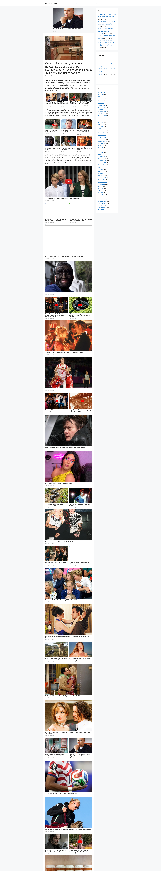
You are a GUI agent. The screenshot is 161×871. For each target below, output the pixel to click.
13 (106, 69)
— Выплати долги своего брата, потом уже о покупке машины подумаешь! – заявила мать (106, 23)
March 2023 (101, 171)
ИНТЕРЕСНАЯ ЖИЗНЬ (77, 3)
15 (111, 69)
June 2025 (100, 122)
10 (99, 69)
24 (99, 74)
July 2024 (100, 145)
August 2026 (101, 92)
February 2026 (102, 105)
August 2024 (101, 143)
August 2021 (101, 209)
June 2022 (100, 188)
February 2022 (101, 197)
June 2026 (101, 96)
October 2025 (101, 113)
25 (101, 74)
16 (114, 69)
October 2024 (101, 139)
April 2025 (100, 126)
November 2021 (102, 203)
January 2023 (101, 175)
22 (111, 71)
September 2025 (102, 115)
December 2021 (102, 201)
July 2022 (100, 186)
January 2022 (101, 199)
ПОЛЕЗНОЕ (94, 3)
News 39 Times (51, 3)
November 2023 (102, 162)
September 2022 (102, 182)
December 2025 (102, 109)
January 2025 (101, 133)
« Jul (99, 80)
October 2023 (101, 165)
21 (109, 71)
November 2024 (102, 137)
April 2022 (100, 192)
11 (101, 69)
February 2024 (102, 156)
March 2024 (101, 154)
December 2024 (102, 135)
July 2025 (100, 120)
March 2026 (101, 103)
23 (114, 71)
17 (99, 71)
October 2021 (101, 205)
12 (104, 69)
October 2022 (101, 180)
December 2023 (102, 160)
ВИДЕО (101, 3)
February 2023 (102, 173)
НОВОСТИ (87, 3)
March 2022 (101, 194)
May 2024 (100, 150)
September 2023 (102, 167)
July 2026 (100, 94)
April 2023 (100, 169)
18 (101, 71)
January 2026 (101, 107)
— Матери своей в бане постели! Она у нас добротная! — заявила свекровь (107, 37)
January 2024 (101, 158)
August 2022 (101, 184)
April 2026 (100, 101)
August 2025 (101, 118)
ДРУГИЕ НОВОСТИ (110, 3)
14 (109, 69)
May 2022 (100, 190)
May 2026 (100, 98)
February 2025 (101, 130)
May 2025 (100, 124)
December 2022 (102, 177)
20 (107, 71)
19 (104, 71)
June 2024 (101, 147)
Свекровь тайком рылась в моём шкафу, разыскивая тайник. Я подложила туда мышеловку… (107, 16)
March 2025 (101, 128)
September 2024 (102, 141)
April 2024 (100, 152)
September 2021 (102, 207)
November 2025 (102, 111)
